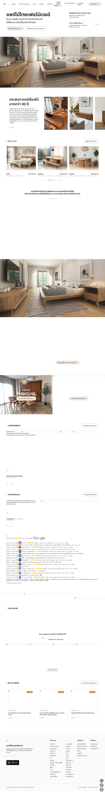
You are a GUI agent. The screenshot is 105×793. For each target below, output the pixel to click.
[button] (82, 84)
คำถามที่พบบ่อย (95, 749)
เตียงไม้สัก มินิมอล (10, 176)
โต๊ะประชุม (68, 765)
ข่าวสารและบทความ (82, 755)
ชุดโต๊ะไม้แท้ (57, 176)
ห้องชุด (68, 751)
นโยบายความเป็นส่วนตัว (94, 787)
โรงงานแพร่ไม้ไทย (81, 749)
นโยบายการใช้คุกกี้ (83, 787)
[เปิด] (4, 4)
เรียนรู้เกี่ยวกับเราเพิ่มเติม (67, 362)
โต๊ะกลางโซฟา (69, 760)
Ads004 (71, 174)
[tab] (49, 180)
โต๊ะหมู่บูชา (68, 769)
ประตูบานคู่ (52, 774)
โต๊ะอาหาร (68, 772)
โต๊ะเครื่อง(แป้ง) (70, 774)
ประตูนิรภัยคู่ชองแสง (55, 772)
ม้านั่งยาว (68, 746)
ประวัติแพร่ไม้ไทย (81, 744)
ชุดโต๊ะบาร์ (52, 753)
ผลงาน (34, 4)
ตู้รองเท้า (52, 760)
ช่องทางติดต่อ (94, 744)
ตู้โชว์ (51, 767)
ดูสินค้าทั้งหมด (91, 141)
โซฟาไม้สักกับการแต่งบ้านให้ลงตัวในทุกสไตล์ (19, 714)
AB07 (8, 174)
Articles (30, 692)
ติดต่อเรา (94, 4)
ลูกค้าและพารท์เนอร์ (82, 746)
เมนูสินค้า (13, 4)
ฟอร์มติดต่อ (94, 746)
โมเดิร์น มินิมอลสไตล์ (24, 4)
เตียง (24, 176)
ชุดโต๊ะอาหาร (63, 176)
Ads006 (40, 174)
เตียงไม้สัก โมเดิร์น (18, 176)
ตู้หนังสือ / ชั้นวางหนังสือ (56, 762)
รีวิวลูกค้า (41, 4)
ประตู (51, 769)
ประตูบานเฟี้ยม (53, 776)
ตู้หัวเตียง (52, 765)
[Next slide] (60, 180)
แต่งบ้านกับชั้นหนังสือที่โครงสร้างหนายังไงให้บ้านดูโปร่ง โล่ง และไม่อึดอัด (52, 714)
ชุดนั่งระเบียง (53, 749)
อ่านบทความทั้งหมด (89, 683)
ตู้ (50, 758)
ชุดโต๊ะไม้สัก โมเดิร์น (50, 176)
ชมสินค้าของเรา (14, 28)
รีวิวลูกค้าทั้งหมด (90, 494)
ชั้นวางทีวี (52, 744)
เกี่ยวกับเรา (50, 4)
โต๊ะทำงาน (68, 762)
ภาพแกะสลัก (69, 744)
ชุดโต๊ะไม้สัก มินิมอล (42, 176)
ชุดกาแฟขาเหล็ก (54, 746)
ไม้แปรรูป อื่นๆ (69, 776)
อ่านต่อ (10, 718)
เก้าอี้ (67, 753)
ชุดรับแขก (52, 751)
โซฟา (67, 758)
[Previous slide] (44, 180)
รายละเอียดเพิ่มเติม (25, 398)
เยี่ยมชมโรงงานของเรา (36, 28)
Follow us (54, 670)
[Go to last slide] (7, 483)
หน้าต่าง (68, 749)
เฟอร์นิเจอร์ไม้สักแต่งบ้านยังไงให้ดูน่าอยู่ (82, 713)
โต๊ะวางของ (68, 767)
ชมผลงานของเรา (90, 425)
